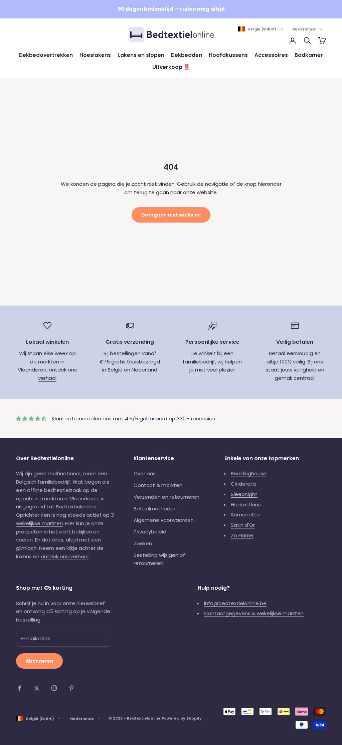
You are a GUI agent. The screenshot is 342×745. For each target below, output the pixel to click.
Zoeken (143, 543)
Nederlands (304, 29)
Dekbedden (186, 55)
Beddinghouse (249, 473)
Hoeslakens (95, 55)
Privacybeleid (150, 531)
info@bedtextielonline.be (235, 603)
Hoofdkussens (228, 55)
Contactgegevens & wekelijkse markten (254, 613)
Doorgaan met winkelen (171, 215)
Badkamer (309, 55)
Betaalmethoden (155, 508)
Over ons (145, 473)
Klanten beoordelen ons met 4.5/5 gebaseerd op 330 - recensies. (134, 418)
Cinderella (243, 483)
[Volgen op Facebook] (19, 688)
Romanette (245, 514)
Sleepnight (244, 494)
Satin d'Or (243, 524)
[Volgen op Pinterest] (71, 688)
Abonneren (39, 661)
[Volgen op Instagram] (54, 688)
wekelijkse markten (39, 523)
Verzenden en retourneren (166, 496)
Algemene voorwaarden (164, 519)
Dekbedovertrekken (46, 55)
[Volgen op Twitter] (36, 688)
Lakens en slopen (141, 55)
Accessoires (271, 55)
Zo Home (242, 535)
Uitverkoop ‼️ (171, 67)
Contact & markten (158, 485)
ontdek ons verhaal (65, 556)
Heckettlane (246, 504)
